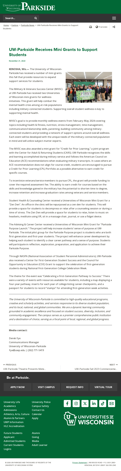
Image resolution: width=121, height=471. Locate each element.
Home (6, 25)
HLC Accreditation (14, 426)
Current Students (13, 445)
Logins (7, 449)
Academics (10, 406)
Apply (35, 418)
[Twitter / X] (85, 403)
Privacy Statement (79, 462)
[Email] (111, 403)
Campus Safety (40, 406)
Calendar (37, 414)
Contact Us (38, 410)
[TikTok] (102, 403)
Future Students (13, 433)
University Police (41, 402)
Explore (15, 25)
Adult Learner (40, 445)
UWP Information (13, 422)
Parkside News (27, 25)
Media (35, 441)
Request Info (74, 387)
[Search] (35, 18)
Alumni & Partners (14, 418)
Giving (35, 437)
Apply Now (17, 387)
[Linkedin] (93, 403)
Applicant (9, 437)
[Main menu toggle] (114, 18)
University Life (12, 402)
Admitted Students (14, 441)
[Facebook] (67, 403)
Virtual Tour (103, 387)
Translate (103, 27)
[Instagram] (76, 403)
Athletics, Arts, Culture (16, 414)
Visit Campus (46, 387)
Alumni (36, 433)
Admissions (10, 410)
